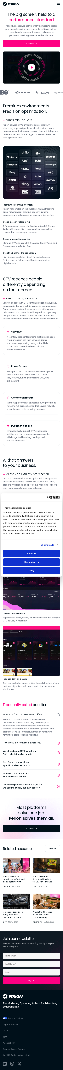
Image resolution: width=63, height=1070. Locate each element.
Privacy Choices (15, 1018)
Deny (31, 570)
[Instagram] (12, 1064)
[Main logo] (11, 4)
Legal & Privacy (10, 1024)
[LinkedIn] (5, 1064)
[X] (19, 1064)
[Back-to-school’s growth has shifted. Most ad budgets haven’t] (16, 873)
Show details (47, 544)
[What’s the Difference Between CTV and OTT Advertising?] (46, 908)
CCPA (5, 1030)
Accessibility (9, 1043)
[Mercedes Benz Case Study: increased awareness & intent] (16, 908)
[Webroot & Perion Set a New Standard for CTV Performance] (46, 873)
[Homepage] (13, 996)
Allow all (31, 553)
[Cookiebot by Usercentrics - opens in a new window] (47, 497)
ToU (5, 1036)
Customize (29, 562)
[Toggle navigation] (58, 4)
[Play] (31, 67)
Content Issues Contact (14, 1049)
